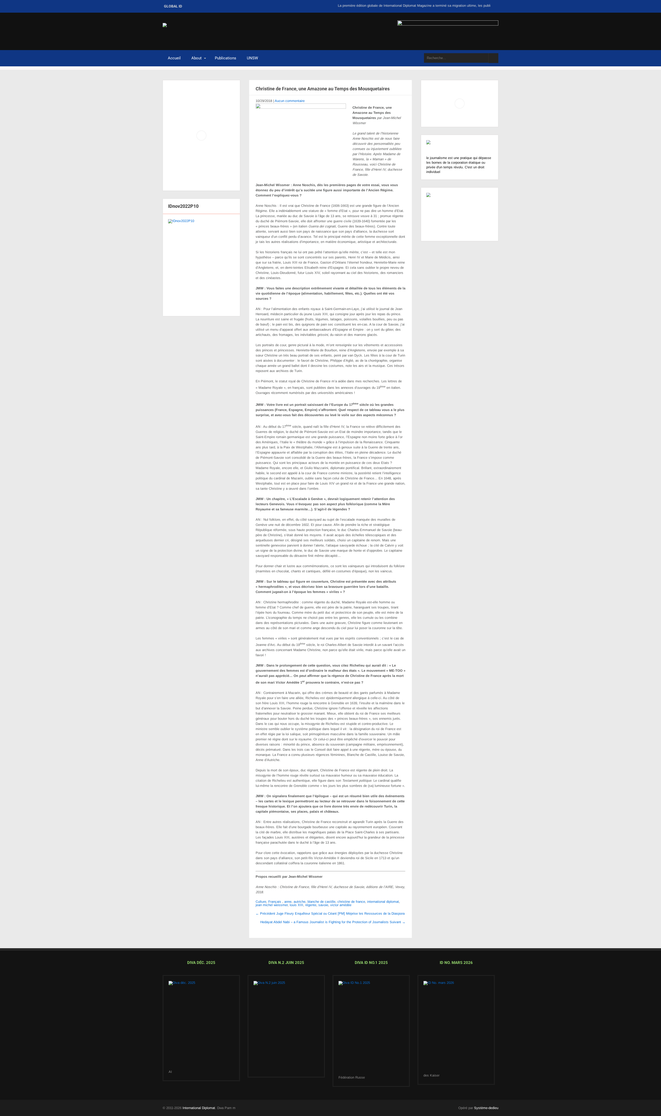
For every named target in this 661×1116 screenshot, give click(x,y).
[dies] (286, 1026)
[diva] (201, 1025)
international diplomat (383, 902)
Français (274, 902)
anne (288, 902)
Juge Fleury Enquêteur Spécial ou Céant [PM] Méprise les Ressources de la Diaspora (330, 913)
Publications (225, 58)
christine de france (351, 902)
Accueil (174, 58)
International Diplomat (199, 1108)
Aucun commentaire (290, 101)
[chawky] (371, 1028)
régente (310, 905)
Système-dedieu (486, 1108)
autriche (299, 902)
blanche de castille (321, 902)
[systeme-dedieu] (459, 147)
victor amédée (340, 905)
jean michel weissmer (272, 905)
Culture (261, 902)
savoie (323, 905)
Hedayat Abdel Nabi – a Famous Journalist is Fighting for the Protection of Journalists (332, 922)
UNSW (252, 58)
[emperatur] (456, 1027)
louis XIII (296, 905)
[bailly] (201, 265)
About (196, 58)
